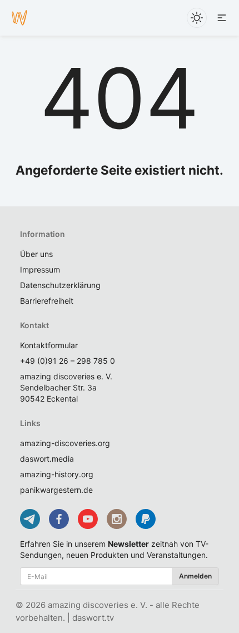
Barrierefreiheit (46, 300)
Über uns (36, 254)
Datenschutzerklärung (60, 285)
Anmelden (195, 576)
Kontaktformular (49, 345)
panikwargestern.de (56, 489)
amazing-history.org (56, 474)
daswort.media (47, 458)
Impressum (40, 269)
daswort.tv (93, 617)
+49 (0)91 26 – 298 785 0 (67, 360)
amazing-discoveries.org (65, 443)
